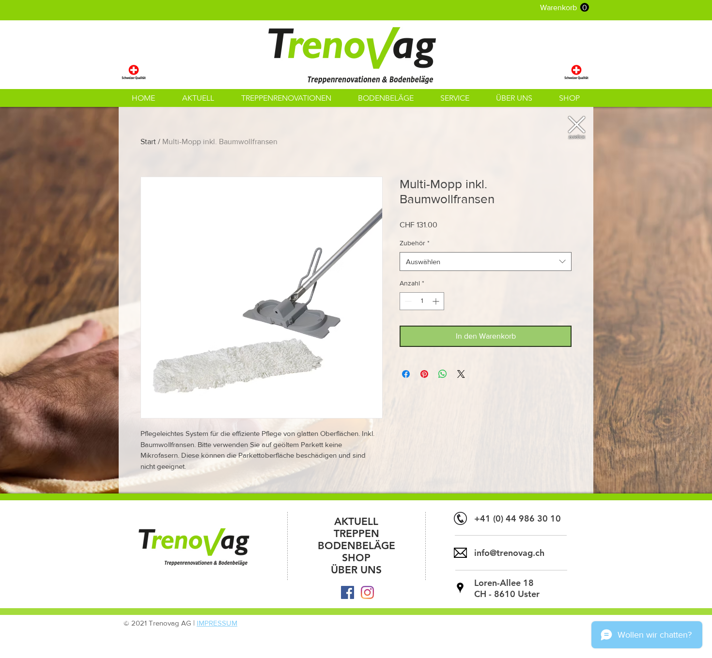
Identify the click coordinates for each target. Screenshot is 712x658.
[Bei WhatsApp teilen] (443, 374)
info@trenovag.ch (509, 552)
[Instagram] (367, 592)
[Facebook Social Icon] (347, 592)
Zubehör (415, 243)
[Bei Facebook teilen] (406, 374)
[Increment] (437, 301)
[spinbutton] (422, 301)
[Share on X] (461, 374)
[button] (564, 7)
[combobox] (486, 261)
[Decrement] (407, 301)
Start (148, 141)
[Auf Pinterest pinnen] (424, 374)
